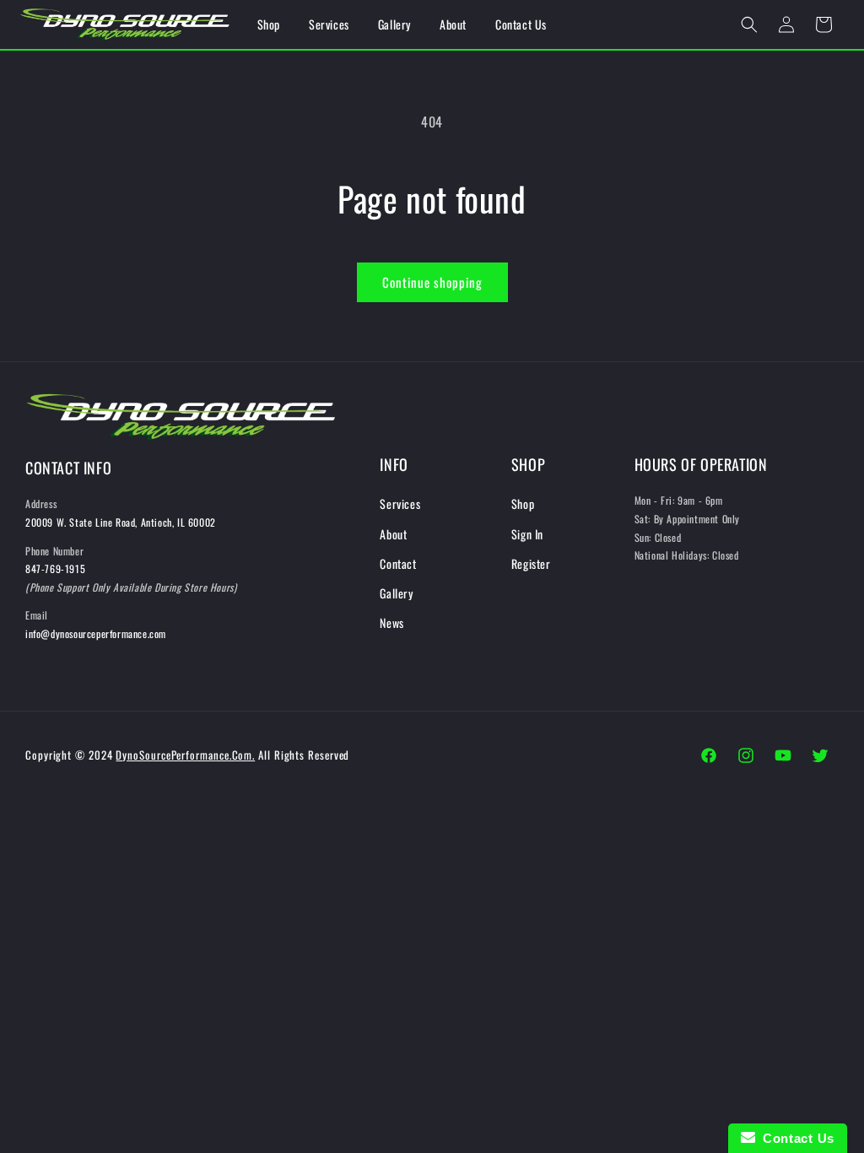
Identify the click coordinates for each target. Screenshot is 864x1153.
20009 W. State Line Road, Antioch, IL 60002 (120, 522)
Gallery (396, 593)
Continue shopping (432, 282)
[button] (749, 24)
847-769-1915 (55, 568)
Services (400, 503)
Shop (522, 503)
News (391, 622)
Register (531, 563)
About (393, 534)
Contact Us (794, 1138)
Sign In (527, 534)
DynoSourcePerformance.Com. (185, 754)
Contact (398, 563)
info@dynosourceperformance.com (95, 633)
